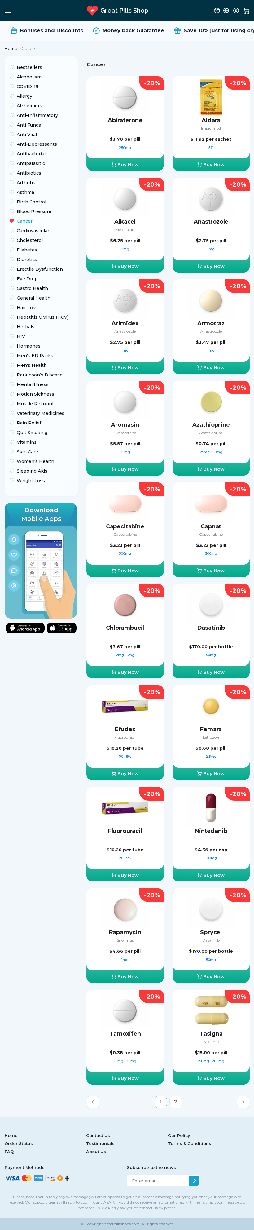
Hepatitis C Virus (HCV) (42, 317)
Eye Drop (27, 278)
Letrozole (211, 737)
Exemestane (125, 432)
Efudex (125, 729)
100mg (211, 858)
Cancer (25, 221)
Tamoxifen (125, 1033)
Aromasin (125, 424)
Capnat (211, 526)
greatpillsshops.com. (122, 1224)
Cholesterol (30, 240)
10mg (119, 1061)
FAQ (9, 1151)
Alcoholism (29, 76)
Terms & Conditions (189, 1143)
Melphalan (125, 229)
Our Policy (179, 1135)
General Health (33, 297)
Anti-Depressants (37, 144)
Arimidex (125, 323)
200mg (218, 1061)
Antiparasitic (31, 163)
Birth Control (31, 201)
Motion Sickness (35, 394)
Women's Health (35, 461)
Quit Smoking (32, 432)
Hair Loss (27, 307)
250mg (125, 147)
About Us (96, 1151)
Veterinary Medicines (40, 413)
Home (11, 48)
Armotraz (211, 323)
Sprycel (211, 932)
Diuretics (27, 259)
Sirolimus (125, 940)
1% (121, 756)
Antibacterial (31, 153)
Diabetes (27, 249)
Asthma (25, 192)
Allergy (24, 96)
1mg (211, 249)
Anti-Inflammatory (37, 115)
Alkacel (125, 221)
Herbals (25, 326)
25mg (125, 452)
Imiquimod (211, 128)
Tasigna (211, 1033)
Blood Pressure (34, 211)
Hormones (29, 346)
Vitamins (27, 442)
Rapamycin (125, 932)
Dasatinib (211, 627)
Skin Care (27, 451)
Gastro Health (32, 288)
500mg (125, 553)
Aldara (211, 120)
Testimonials (100, 1143)
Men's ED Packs (35, 355)
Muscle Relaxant (35, 403)
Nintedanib (211, 831)
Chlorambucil (125, 627)
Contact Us (98, 1135)
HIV (21, 336)
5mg (130, 655)
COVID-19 (27, 86)
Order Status (19, 1143)
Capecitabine (125, 526)
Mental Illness (33, 384)
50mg (217, 452)
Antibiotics (29, 173)
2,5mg (211, 756)
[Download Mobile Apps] (41, 560)
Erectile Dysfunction (40, 269)
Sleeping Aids (32, 470)
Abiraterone (125, 120)
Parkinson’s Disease (40, 374)
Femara (211, 729)
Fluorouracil (125, 737)
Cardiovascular (33, 230)
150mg (204, 1061)
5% (210, 147)
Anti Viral (27, 134)
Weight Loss (31, 480)
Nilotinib (211, 1041)
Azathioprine (211, 424)
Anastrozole (211, 221)
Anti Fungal (29, 124)
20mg (131, 1061)
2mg (125, 249)
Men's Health (32, 365)
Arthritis (26, 182)
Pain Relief (29, 422)
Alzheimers (29, 105)
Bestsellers (29, 67)
